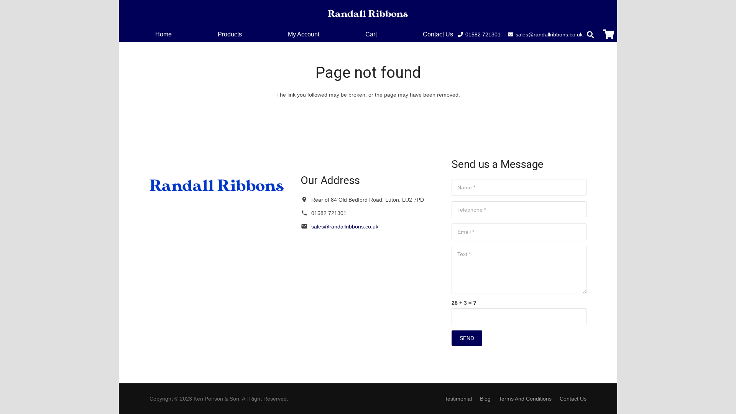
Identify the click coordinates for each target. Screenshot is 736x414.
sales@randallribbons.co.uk (344, 226)
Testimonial (458, 399)
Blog (485, 399)
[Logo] (368, 13)
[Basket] (608, 34)
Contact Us (573, 399)
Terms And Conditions (525, 399)
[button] (382, 34)
